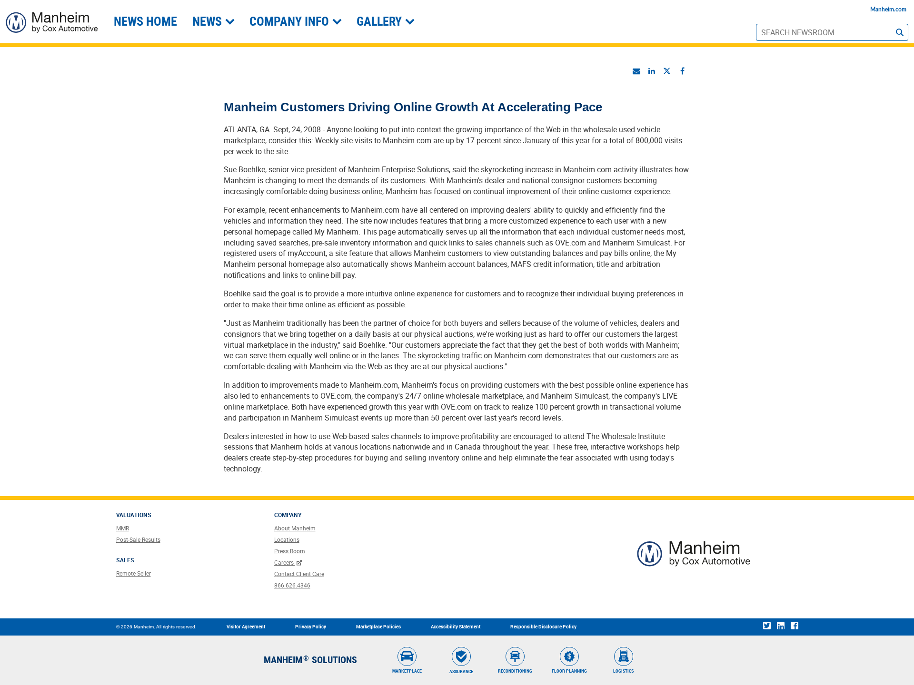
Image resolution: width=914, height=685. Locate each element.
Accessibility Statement (455, 627)
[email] (636, 71)
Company (288, 515)
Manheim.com (888, 9)
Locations (286, 539)
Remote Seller (133, 573)
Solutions (334, 660)
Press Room (289, 551)
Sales (125, 560)
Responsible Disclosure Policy (543, 627)
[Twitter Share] (667, 71)
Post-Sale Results (138, 539)
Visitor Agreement (246, 627)
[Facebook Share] (682, 71)
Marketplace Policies (378, 627)
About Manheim (295, 528)
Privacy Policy (310, 627)
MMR (122, 528)
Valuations (133, 515)
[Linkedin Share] (652, 71)
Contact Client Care (299, 573)
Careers (284, 562)
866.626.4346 (292, 585)
